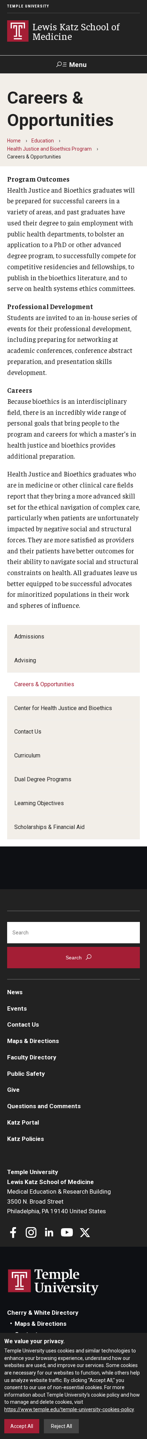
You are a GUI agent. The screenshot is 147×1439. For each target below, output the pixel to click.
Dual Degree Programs (42, 779)
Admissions (29, 636)
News (14, 992)
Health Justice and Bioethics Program (49, 149)
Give (13, 1089)
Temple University (28, 6)
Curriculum (27, 755)
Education (42, 141)
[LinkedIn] (49, 1233)
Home (14, 141)
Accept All (21, 1426)
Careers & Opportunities (44, 684)
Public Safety (26, 1073)
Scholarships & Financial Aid (49, 827)
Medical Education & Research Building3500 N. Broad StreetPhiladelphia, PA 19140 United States (59, 1201)
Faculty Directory (31, 1057)
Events (17, 1008)
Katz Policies (25, 1138)
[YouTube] (67, 1233)
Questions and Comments (44, 1106)
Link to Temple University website (53, 1282)
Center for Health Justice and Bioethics (63, 708)
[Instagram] (31, 1233)
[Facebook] (13, 1233)
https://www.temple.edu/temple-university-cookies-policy (69, 1409)
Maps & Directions (33, 1040)
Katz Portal (23, 1122)
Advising (25, 660)
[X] (84, 1233)
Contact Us (27, 731)
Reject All (61, 1426)
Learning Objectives (39, 803)
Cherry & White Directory (42, 1312)
